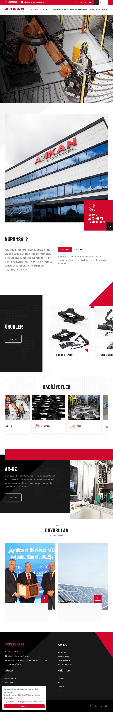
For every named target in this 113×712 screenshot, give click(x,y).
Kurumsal (34, 9)
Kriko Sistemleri (10, 678)
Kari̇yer (91, 9)
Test (16, 426)
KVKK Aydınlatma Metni (25, 702)
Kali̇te (72, 9)
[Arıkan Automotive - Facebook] (76, 2)
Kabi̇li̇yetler (56, 9)
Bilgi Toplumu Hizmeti (65, 664)
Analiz (60, 682)
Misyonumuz (65, 249)
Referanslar (82, 9)
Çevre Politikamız (64, 660)
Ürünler (44, 9)
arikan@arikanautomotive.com (34, 2)
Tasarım (88, 426)
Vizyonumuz (79, 249)
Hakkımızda (62, 652)
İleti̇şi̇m (104, 9)
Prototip (61, 686)
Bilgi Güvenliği (38, 702)
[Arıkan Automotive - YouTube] (90, 2)
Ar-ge (66, 9)
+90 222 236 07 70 (13, 2)
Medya (98, 9)
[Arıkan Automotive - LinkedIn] (85, 2)
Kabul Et (24, 706)
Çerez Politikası (10, 702)
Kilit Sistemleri (53, 354)
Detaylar (13, 339)
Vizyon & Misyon (64, 656)
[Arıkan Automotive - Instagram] (81, 2)
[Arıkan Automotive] (14, 10)
